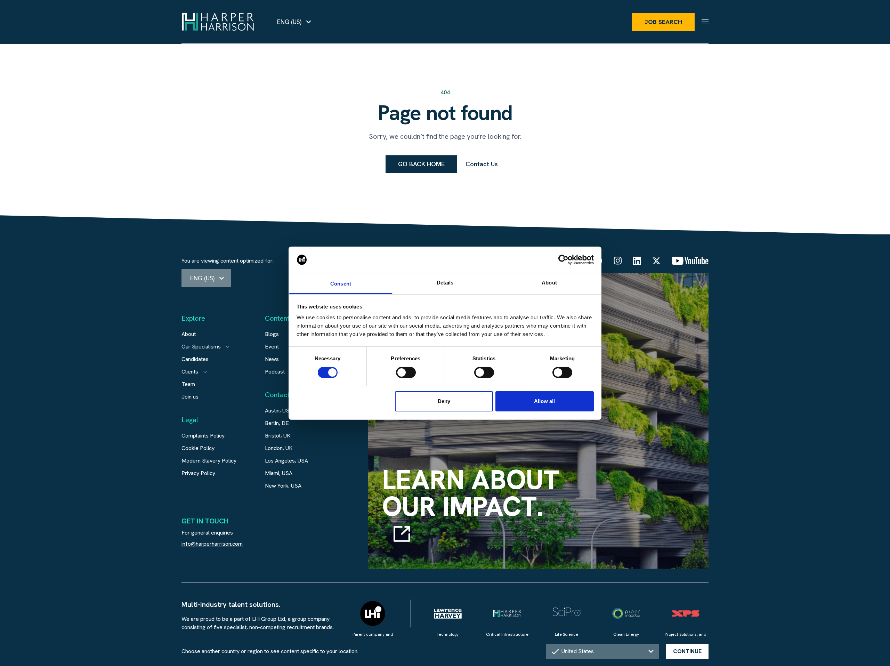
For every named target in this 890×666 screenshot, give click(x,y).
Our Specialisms (201, 346)
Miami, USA (278, 473)
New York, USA (283, 485)
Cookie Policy (198, 448)
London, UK (279, 448)
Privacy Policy (198, 473)
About (188, 334)
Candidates (195, 359)
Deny (444, 401)
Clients (189, 371)
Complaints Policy (203, 435)
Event (272, 346)
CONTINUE (687, 651)
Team (188, 384)
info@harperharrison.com (212, 543)
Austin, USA (279, 410)
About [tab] (549, 283)
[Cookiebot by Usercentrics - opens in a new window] (563, 260)
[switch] (406, 372)
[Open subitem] (227, 347)
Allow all (544, 401)
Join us (190, 396)
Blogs (272, 334)
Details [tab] (445, 283)
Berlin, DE (277, 423)
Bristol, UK (278, 435)
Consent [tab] (340, 284)
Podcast (275, 371)
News (272, 359)
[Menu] (705, 21)
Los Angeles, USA (286, 460)
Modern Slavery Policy (208, 460)
